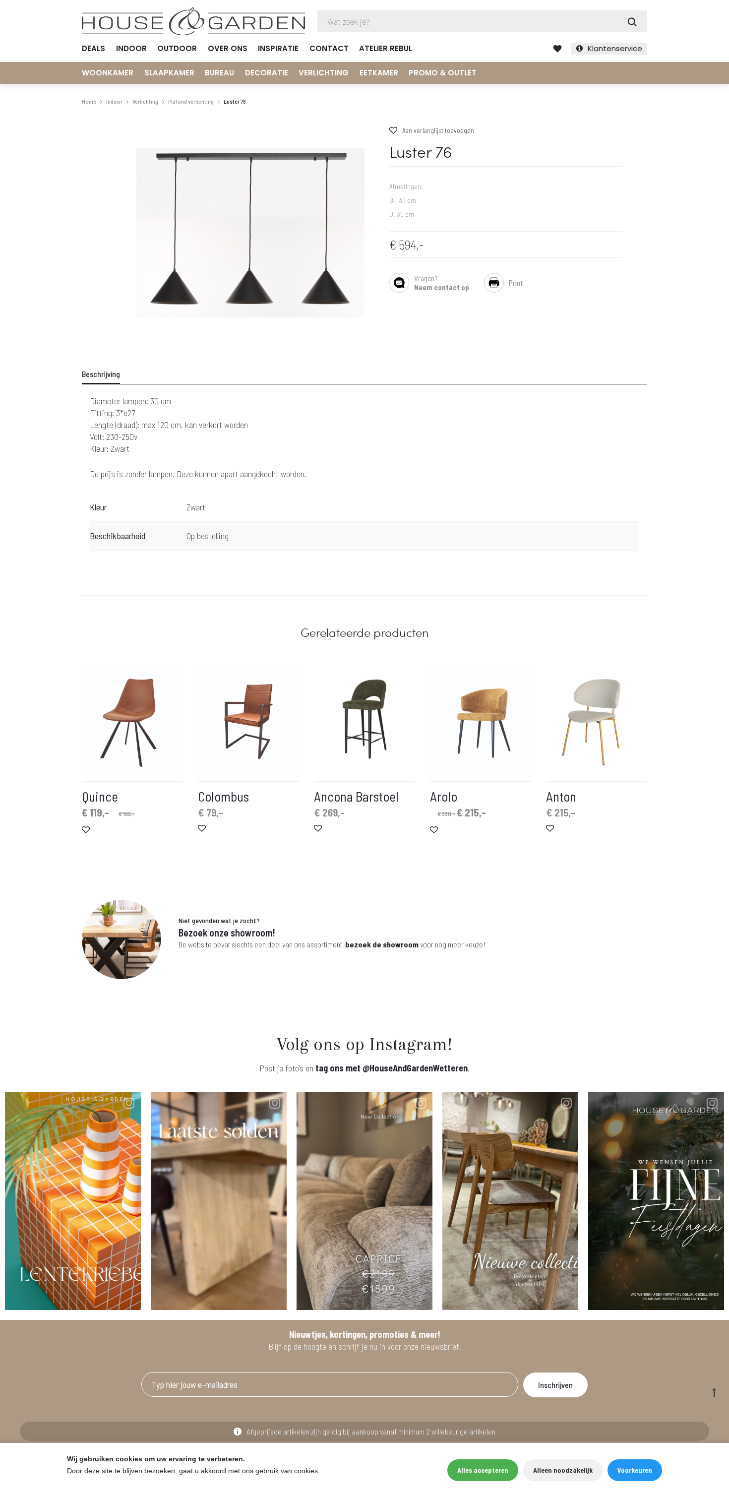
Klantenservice (615, 48)
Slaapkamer (169, 72)
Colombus (223, 796)
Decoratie (266, 72)
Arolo (443, 796)
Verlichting (324, 72)
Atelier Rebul (385, 48)
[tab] (107, 374)
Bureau (219, 72)
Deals (93, 48)
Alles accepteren (482, 1470)
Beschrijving (101, 373)
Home (89, 101)
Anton (561, 796)
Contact (329, 48)
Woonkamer (107, 72)
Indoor (131, 48)
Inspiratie (278, 48)
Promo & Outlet (443, 72)
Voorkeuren (634, 1470)
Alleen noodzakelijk (563, 1470)
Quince (100, 796)
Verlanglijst (557, 49)
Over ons (227, 48)
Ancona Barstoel (356, 796)
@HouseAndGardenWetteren (415, 1067)
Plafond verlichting (191, 101)
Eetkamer (379, 72)
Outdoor (177, 48)
